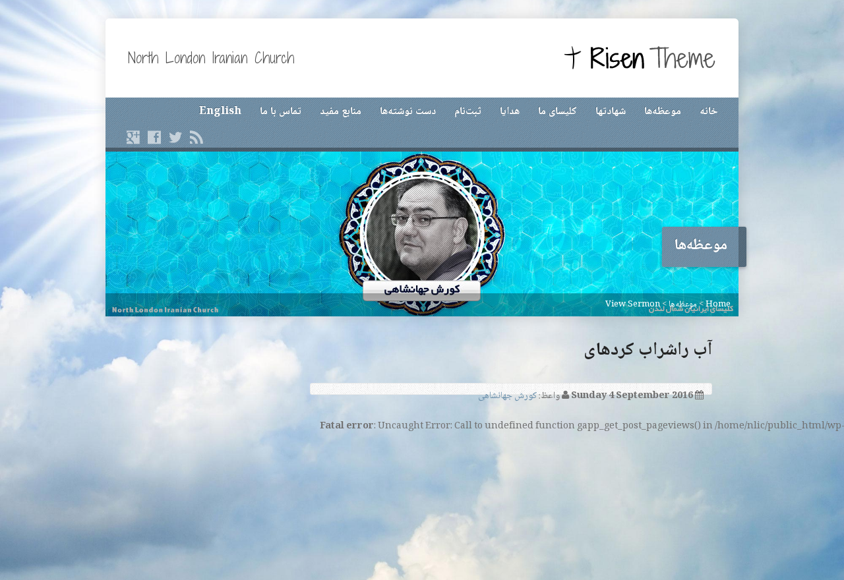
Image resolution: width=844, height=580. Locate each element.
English (220, 112)
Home (718, 304)
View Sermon (632, 304)
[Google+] (133, 137)
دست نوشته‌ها (408, 112)
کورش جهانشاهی (507, 396)
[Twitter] (175, 137)
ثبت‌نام (467, 112)
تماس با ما (280, 112)
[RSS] (196, 137)
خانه (708, 112)
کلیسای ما (557, 112)
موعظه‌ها (662, 112)
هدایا (510, 112)
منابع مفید (340, 112)
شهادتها (610, 112)
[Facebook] (154, 137)
